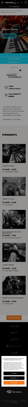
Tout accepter (14, 382)
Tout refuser (14, 373)
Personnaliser (13, 378)
